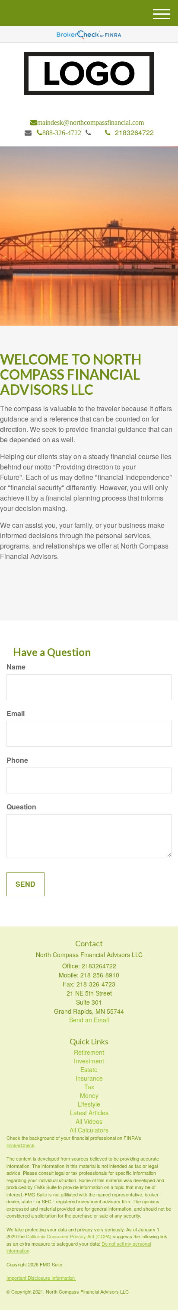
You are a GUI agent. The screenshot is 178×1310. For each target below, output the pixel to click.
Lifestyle (89, 1104)
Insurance (89, 1078)
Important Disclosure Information (41, 1277)
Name (15, 667)
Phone (17, 760)
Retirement (89, 1052)
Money (89, 1095)
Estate (89, 1069)
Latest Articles (89, 1112)
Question (21, 807)
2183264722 (134, 132)
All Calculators (89, 1130)
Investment (89, 1060)
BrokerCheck (20, 1145)
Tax (89, 1086)
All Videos (89, 1121)
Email (15, 713)
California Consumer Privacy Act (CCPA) (68, 1236)
